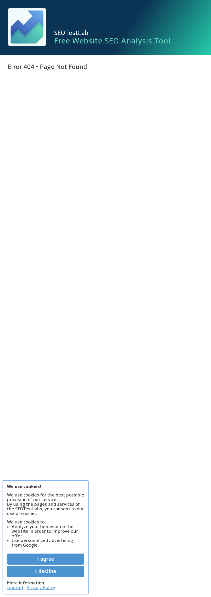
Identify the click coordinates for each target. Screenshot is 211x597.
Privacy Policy (41, 587)
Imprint (15, 587)
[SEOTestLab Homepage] (27, 28)
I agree (45, 559)
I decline (45, 571)
